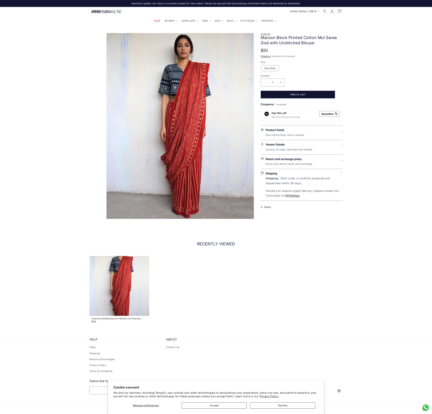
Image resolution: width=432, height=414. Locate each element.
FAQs (92, 347)
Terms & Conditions (101, 371)
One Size (270, 68)
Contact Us (172, 347)
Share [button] (267, 206)
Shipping (265, 56)
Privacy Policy (269, 396)
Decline (282, 405)
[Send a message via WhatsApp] (425, 407)
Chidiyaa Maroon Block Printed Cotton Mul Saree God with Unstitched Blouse (116, 319)
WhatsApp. (292, 195)
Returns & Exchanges (102, 359)
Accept (214, 405)
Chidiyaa (265, 34)
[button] (171, 20)
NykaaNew (327, 113)
